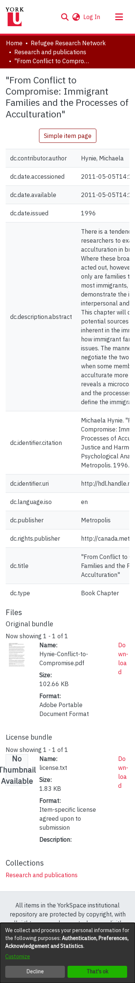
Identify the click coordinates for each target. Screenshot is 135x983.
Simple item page (68, 135)
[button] (64, 16)
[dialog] (67, 953)
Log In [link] (92, 17)
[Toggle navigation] (118, 17)
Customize (17, 956)
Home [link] (14, 43)
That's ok (97, 971)
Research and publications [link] (50, 52)
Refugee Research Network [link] (68, 43)
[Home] (15, 16)
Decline (35, 971)
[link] (42, 875)
